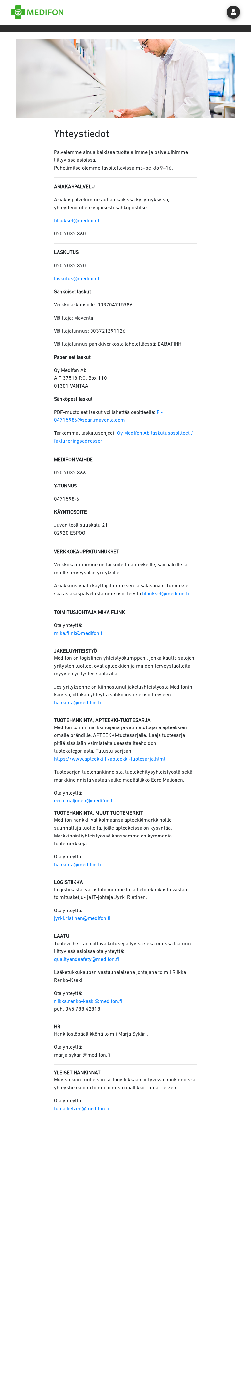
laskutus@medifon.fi (77, 279)
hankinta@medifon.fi (77, 703)
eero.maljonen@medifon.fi (84, 801)
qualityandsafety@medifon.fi (86, 959)
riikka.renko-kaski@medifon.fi (88, 1001)
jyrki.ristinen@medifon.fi (82, 918)
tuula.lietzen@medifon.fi (81, 1109)
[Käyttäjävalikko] (233, 12)
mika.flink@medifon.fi (79, 633)
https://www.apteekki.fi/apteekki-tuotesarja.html (109, 759)
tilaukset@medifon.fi (77, 221)
